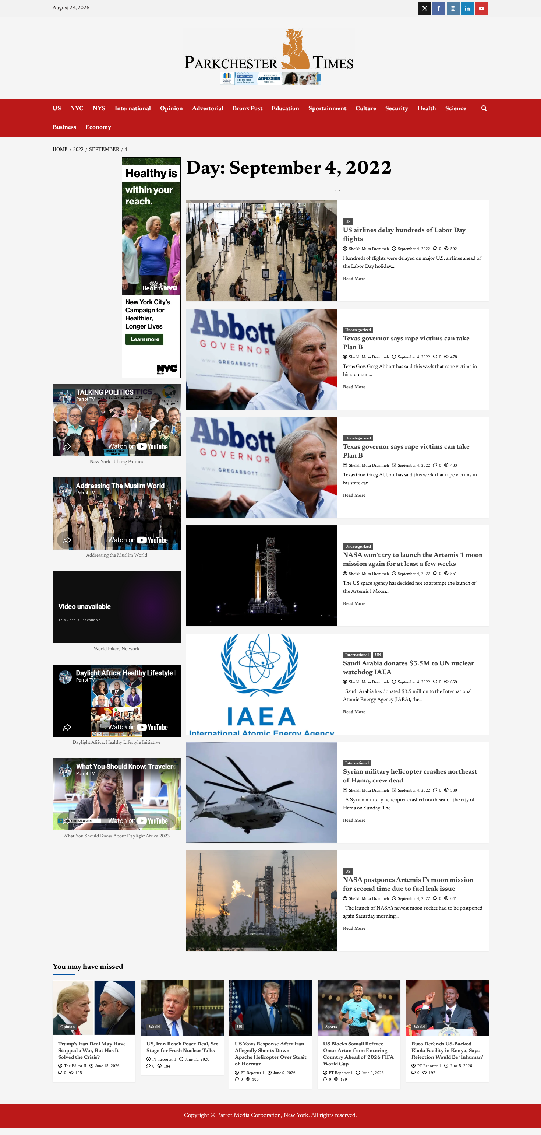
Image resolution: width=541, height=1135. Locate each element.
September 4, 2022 (414, 248)
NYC (77, 109)
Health (426, 109)
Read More (354, 279)
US (57, 109)
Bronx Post (247, 109)
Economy (98, 127)
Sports (331, 1026)
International (133, 109)
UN (378, 654)
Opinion (171, 109)
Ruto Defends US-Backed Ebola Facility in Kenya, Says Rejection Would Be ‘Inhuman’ (447, 1051)
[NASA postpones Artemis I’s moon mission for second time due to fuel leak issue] (261, 900)
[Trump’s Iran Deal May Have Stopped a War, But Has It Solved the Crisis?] (94, 1008)
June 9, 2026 (284, 1073)
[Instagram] (453, 8)
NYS (99, 109)
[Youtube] (481, 8)
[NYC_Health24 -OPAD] (151, 268)
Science (455, 109)
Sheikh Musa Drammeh (369, 248)
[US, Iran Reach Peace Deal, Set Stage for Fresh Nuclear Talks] (182, 1008)
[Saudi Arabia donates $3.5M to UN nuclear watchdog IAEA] (261, 684)
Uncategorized (358, 329)
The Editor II (75, 1066)
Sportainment (327, 109)
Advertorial (207, 109)
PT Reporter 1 (164, 1059)
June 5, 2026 (461, 1066)
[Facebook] (438, 8)
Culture (366, 109)
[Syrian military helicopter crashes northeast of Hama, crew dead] (261, 792)
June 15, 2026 (107, 1066)
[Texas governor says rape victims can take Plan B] (261, 359)
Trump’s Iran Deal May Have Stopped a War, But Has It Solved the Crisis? (92, 1051)
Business (64, 127)
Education (285, 109)
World (154, 1026)
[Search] (484, 108)
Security (396, 109)
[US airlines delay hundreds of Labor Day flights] (261, 250)
